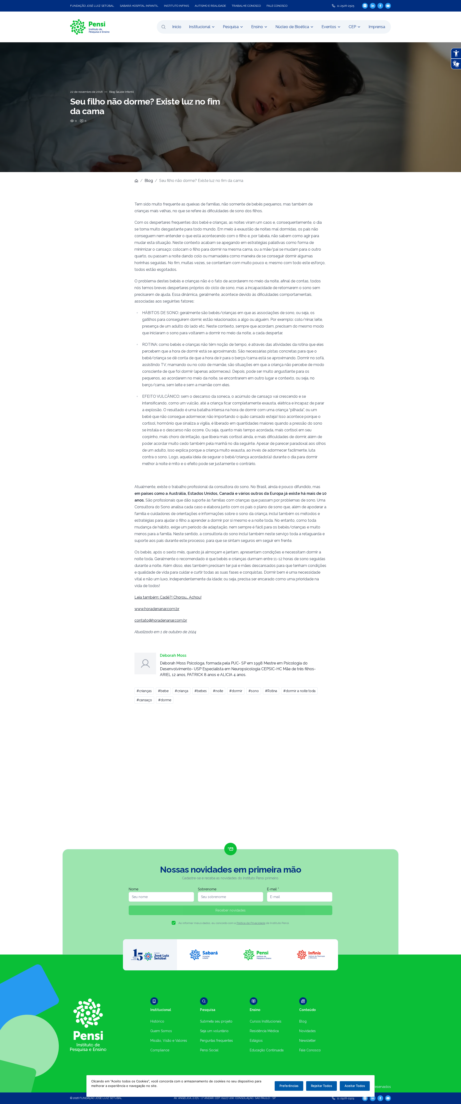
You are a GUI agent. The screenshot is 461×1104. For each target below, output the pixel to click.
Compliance (159, 1050)
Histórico (157, 1021)
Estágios (256, 1040)
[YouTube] (388, 6)
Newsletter (307, 1040)
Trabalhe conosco (246, 5)
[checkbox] (174, 923)
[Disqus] (230, 775)
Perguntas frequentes (216, 1040)
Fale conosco (277, 5)
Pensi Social (209, 1050)
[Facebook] (380, 6)
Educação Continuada (267, 1050)
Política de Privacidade (251, 923)
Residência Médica (264, 1031)
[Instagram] (365, 5)
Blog (149, 180)
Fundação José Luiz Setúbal (92, 5)
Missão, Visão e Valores (168, 1040)
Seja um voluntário (214, 1031)
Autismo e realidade (210, 5)
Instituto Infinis (176, 5)
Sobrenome (207, 889)
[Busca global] (163, 27)
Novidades (307, 1031)
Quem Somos (161, 1031)
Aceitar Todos (355, 1086)
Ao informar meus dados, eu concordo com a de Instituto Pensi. (234, 923)
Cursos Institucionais (265, 1021)
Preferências (288, 1086)
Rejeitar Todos (321, 1086)
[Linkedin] (373, 6)
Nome (133, 889)
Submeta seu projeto (216, 1021)
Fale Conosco (310, 1050)
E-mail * (273, 889)
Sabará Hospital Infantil (139, 5)
